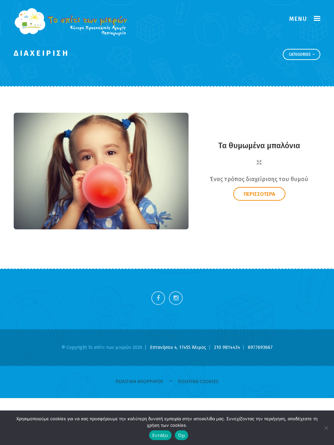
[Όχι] (326, 427)
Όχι (181, 435)
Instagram (176, 298)
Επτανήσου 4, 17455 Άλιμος (178, 347)
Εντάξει (160, 435)
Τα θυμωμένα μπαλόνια (259, 145)
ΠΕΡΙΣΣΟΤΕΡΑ (259, 194)
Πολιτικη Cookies (198, 381)
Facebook (158, 298)
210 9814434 (227, 347)
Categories (300, 54)
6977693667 (260, 347)
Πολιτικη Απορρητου (139, 381)
